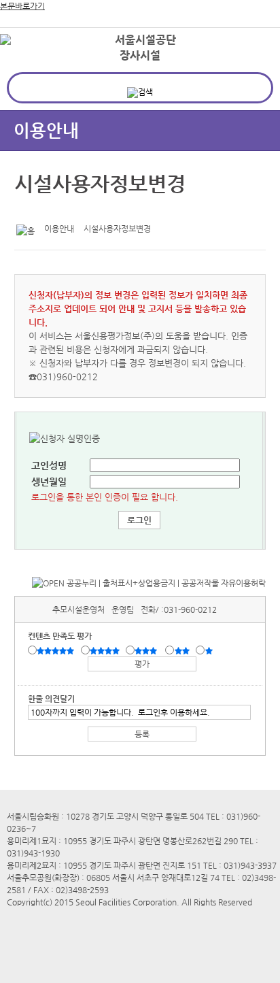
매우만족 (57, 651)
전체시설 (29, 60)
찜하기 (90, 210)
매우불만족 (210, 651)
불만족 (183, 651)
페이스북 (48, 210)
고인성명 (49, 465)
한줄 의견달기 (51, 698)
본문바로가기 (22, 6)
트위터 (27, 210)
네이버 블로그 (69, 210)
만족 (106, 651)
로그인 (248, 40)
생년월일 (49, 481)
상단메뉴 (254, 65)
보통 (148, 651)
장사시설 (140, 55)
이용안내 (46, 130)
